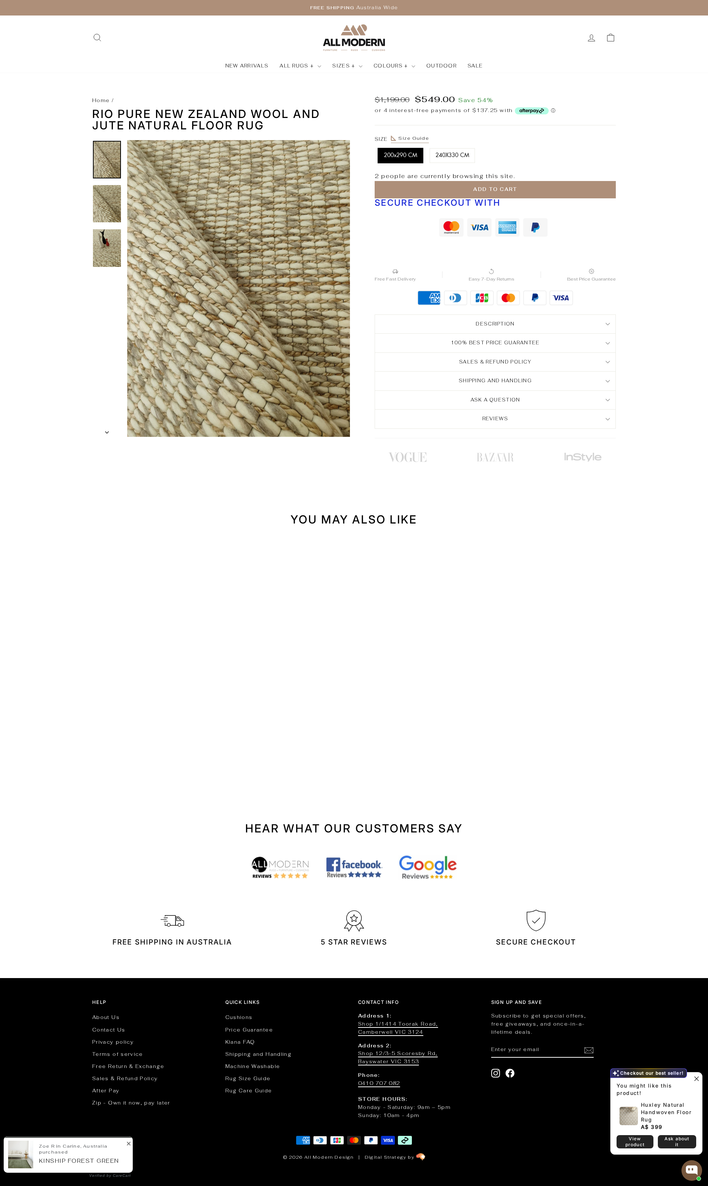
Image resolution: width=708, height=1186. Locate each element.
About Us (105, 1017)
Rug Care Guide (248, 1090)
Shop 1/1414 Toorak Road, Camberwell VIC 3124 (398, 1027)
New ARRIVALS (247, 66)
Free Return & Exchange (128, 1066)
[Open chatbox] (691, 1170)
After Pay (105, 1090)
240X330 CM (452, 155)
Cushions (239, 1017)
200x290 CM (400, 155)
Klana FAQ (240, 1042)
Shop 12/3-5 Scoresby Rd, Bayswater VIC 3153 (398, 1057)
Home (101, 100)
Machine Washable (252, 1066)
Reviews (495, 418)
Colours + (392, 66)
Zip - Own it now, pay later (131, 1102)
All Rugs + (297, 66)
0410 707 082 (379, 1083)
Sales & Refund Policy (125, 1078)
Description (495, 324)
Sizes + (344, 66)
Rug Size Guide (248, 1078)
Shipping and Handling (495, 381)
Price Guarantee (249, 1029)
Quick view (155, 710)
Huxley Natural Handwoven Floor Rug (666, 1112)
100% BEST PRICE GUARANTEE (495, 343)
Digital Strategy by (390, 1157)
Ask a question (495, 400)
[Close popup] (695, 1079)
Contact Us (108, 1029)
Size (402, 138)
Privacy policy (113, 1042)
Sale (475, 66)
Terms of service (117, 1054)
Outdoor (441, 66)
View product (635, 1141)
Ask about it (677, 1141)
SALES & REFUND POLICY (495, 362)
